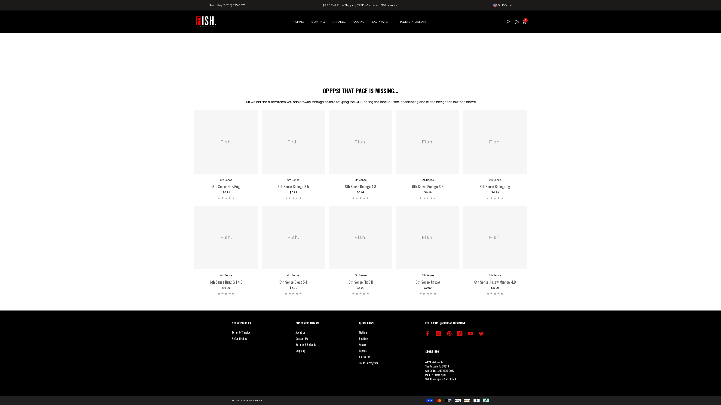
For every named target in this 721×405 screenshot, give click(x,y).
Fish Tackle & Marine (251, 400)
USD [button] (502, 5)
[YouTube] (470, 333)
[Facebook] (427, 333)
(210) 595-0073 (236, 5)
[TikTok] (459, 333)
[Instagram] (438, 333)
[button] (511, 5)
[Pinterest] (449, 333)
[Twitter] (481, 333)
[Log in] (516, 22)
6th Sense (226, 180)
